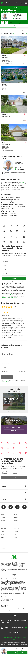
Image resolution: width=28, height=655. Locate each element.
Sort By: (3, 33)
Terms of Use (14, 297)
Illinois (2, 537)
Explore (4, 499)
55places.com (24, 620)
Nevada (15, 514)
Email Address (6, 269)
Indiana (2, 540)
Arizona (2, 514)
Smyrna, (3, 12)
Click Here (24, 641)
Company (4, 486)
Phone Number (6, 273)
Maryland (3, 543)
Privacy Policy (5, 297)
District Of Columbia (5, 528)
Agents (4, 492)
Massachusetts (4, 545)
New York (15, 520)
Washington (16, 540)
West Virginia (16, 543)
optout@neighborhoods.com (8, 294)
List (26, 33)
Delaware (8, 12)
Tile (23, 33)
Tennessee (16, 531)
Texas (15, 534)
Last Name (5, 265)
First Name (5, 261)
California (3, 517)
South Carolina (17, 528)
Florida (2, 531)
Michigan (3, 548)
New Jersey (16, 517)
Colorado (3, 520)
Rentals (18, 620)
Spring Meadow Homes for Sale (8, 26)
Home (2, 7)
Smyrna (7, 7)
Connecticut (3, 523)
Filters (25, 30)
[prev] (2, 45)
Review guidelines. (5, 381)
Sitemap (14, 620)
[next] (25, 45)
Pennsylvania (16, 525)
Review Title (5, 367)
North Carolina (17, 523)
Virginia (15, 537)
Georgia (2, 534)
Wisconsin (16, 545)
